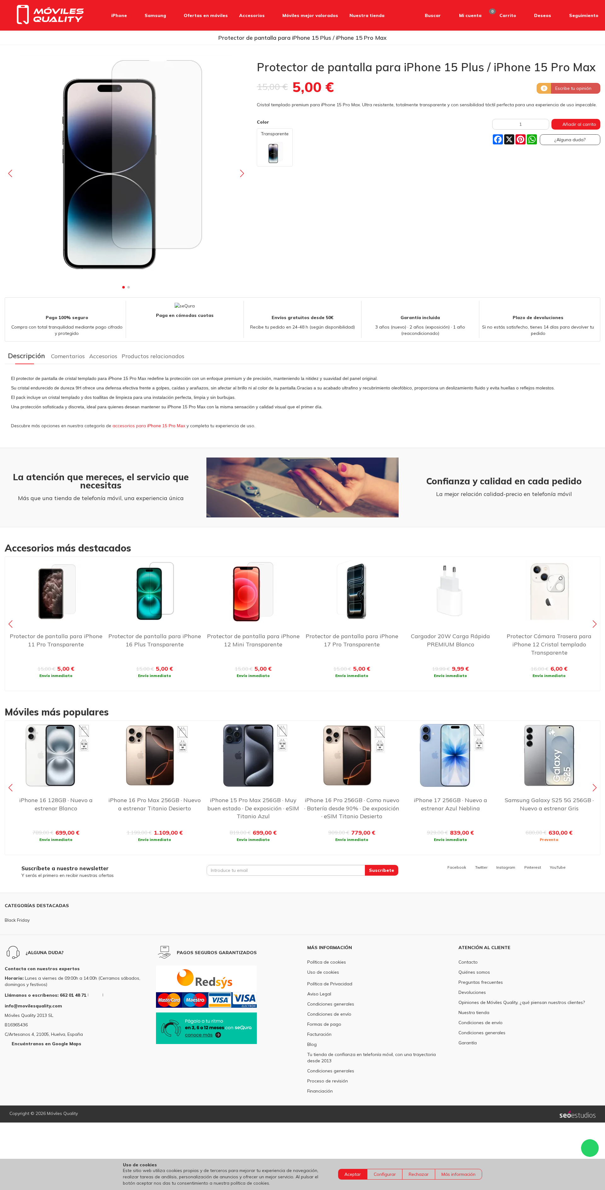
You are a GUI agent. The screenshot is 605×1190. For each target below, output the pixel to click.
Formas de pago (324, 1024)
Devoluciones (472, 992)
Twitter (481, 867)
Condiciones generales (330, 1004)
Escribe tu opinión (574, 88)
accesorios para (129, 426)
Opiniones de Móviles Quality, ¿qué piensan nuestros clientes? (521, 1002)
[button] (426, 15)
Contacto (468, 962)
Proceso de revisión (327, 1081)
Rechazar (419, 1174)
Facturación (319, 1034)
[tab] (26, 356)
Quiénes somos (474, 972)
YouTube (558, 867)
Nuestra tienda (473, 1012)
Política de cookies (326, 962)
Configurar (385, 1174)
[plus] (544, 124)
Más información (458, 1174)
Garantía (467, 1043)
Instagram (505, 867)
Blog (312, 1044)
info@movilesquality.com (33, 1006)
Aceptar (352, 1174)
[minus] (497, 124)
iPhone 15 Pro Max (167, 425)
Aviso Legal (319, 994)
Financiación (320, 1091)
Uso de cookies (323, 972)
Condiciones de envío (329, 1014)
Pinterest (532, 867)
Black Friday (17, 920)
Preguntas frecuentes (480, 982)
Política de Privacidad (329, 984)
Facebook (456, 867)
